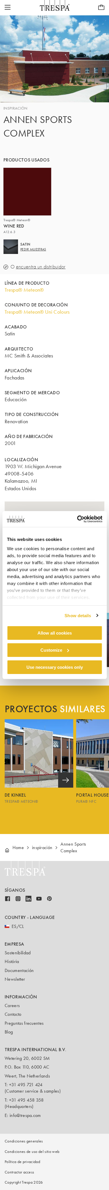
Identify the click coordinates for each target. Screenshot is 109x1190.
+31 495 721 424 (26, 1084)
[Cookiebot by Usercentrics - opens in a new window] (77, 519)
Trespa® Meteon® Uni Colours (37, 312)
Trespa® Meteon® (24, 290)
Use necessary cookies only (54, 666)
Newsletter (15, 979)
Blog (9, 1032)
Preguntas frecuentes (24, 1023)
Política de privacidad (22, 1161)
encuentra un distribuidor (41, 267)
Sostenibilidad (18, 952)
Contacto (13, 1014)
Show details (78, 615)
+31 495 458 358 (26, 1100)
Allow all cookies (54, 633)
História (12, 961)
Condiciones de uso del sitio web (32, 1151)
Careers (12, 1005)
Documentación (19, 970)
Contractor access (19, 1172)
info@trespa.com (25, 1115)
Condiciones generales (24, 1141)
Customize (51, 650)
